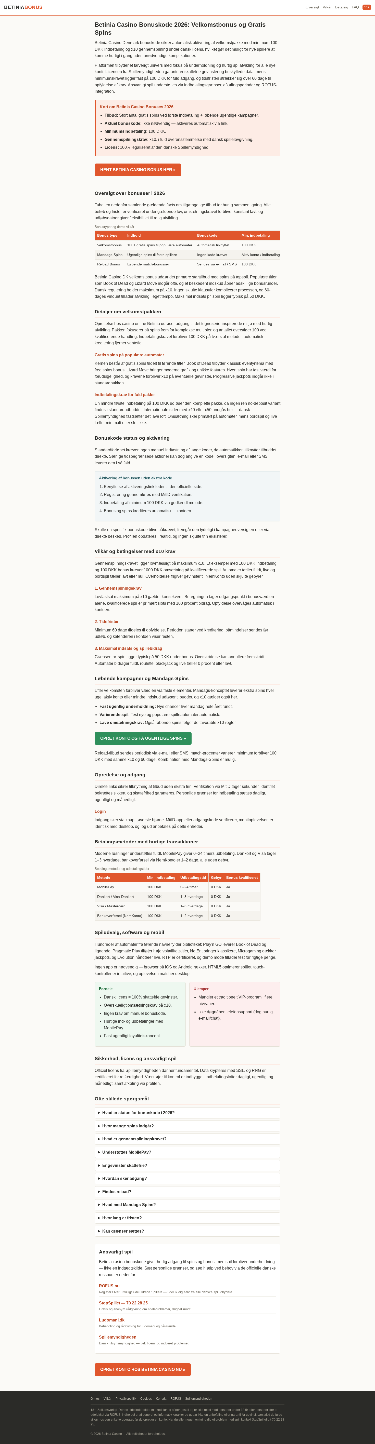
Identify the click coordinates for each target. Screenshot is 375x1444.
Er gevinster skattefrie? (124, 1165)
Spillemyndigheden (117, 1337)
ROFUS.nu (109, 1286)
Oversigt (312, 7)
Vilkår (327, 7)
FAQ (355, 7)
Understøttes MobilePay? (126, 1152)
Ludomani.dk (111, 1320)
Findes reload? (116, 1192)
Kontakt (161, 1398)
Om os (95, 1398)
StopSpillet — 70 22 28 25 (123, 1303)
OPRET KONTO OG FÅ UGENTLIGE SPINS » (143, 738)
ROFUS (175, 1398)
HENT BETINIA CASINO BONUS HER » (138, 170)
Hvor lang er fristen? (122, 1218)
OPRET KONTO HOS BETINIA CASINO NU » (142, 1369)
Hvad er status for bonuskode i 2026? (138, 1113)
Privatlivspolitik (126, 1398)
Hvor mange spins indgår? (128, 1126)
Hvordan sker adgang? (124, 1178)
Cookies (146, 1398)
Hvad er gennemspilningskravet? (134, 1139)
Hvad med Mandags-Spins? (129, 1205)
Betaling (341, 7)
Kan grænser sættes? (123, 1231)
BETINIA (23, 7)
